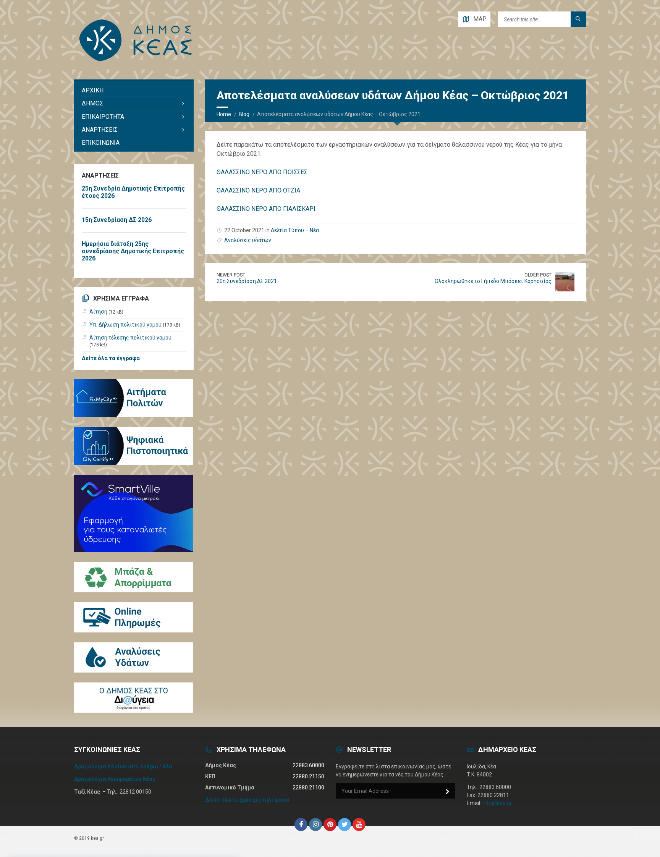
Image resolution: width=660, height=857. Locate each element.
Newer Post (231, 275)
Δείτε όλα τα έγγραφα (111, 358)
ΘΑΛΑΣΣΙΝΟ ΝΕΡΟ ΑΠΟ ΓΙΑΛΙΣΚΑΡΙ (266, 208)
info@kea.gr (497, 803)
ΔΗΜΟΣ (92, 103)
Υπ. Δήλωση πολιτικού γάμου (125, 325)
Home (224, 114)
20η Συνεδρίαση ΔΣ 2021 (247, 281)
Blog (244, 114)
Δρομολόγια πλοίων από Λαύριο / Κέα (123, 766)
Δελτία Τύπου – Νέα (295, 230)
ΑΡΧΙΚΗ (93, 90)
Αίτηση (98, 312)
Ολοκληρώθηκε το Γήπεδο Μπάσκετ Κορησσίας (493, 281)
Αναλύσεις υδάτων (247, 240)
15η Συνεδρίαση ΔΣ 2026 (117, 219)
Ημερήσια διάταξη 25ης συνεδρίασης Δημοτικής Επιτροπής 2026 (133, 251)
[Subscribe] (447, 791)
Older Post (538, 275)
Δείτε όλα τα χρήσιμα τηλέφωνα (247, 800)
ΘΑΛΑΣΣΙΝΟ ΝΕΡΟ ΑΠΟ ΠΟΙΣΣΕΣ (262, 172)
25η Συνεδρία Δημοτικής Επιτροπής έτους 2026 (133, 192)
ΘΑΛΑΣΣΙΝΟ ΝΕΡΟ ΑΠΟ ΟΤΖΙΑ (258, 190)
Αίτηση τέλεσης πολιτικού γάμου (130, 338)
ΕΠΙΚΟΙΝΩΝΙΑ (101, 142)
